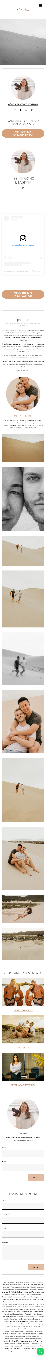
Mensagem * (6, 1242)
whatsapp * (6, 1214)
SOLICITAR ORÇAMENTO (23, 133)
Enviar (36, 1178)
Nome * (4, 1147)
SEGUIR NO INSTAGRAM (23, 294)
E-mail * (4, 1162)
